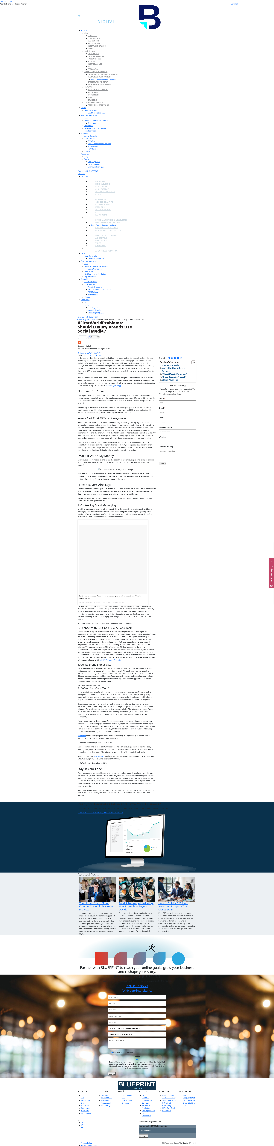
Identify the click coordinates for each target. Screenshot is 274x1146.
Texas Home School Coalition (99, 144)
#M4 (101, 756)
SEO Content (94, 41)
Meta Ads (92, 61)
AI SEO (90, 48)
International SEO (97, 46)
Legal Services (90, 131)
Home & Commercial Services (96, 120)
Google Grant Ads (96, 56)
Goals (83, 108)
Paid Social (93, 69)
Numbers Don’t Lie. (170, 365)
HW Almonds (93, 149)
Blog (86, 156)
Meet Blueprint (168, 1095)
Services (84, 30)
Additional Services (94, 102)
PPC (89, 66)
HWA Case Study (169, 1108)
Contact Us (166, 1110)
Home (79, 319)
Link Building (94, 38)
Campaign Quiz (94, 162)
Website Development (98, 90)
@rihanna (82, 735)
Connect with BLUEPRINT (88, 171)
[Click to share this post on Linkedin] (87, 355)
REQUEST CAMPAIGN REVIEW (111, 812)
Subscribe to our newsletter (123, 1052)
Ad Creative (93, 92)
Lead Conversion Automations (103, 79)
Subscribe (143, 1136)
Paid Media (89, 51)
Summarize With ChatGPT (90, 353)
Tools (86, 159)
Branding (92, 100)
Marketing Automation (99, 77)
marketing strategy (113, 385)
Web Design (93, 95)
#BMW (96, 756)
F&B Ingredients (148, 1110)
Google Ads (93, 54)
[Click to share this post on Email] (96, 355)
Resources (85, 154)
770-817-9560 (137, 986)
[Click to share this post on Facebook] (93, 355)
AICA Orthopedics (95, 141)
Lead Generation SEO (96, 113)
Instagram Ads (95, 64)
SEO (86, 33)
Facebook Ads (94, 59)
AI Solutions (86, 1113)
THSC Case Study (169, 1100)
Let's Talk (234, 4)
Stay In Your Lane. (170, 380)
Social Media (92, 319)
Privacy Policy (86, 1143)
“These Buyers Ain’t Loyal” (174, 377)
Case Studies (89, 138)
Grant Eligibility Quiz (96, 167)
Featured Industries (89, 115)
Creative (88, 87)
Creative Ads (106, 1103)
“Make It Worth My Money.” (174, 374)
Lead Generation (91, 110)
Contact (87, 151)
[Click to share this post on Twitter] (90, 355)
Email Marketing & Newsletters (103, 74)
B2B (86, 118)
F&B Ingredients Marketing (95, 128)
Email (83, 1103)
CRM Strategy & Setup (98, 82)
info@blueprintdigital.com (137, 990)
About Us (85, 133)
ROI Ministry (93, 146)
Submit (163, 464)
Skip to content (6, 1)
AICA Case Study (168, 1098)
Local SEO (92, 36)
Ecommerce (126, 1103)
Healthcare (88, 126)
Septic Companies (95, 123)
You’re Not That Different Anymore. (173, 369)
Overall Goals (127, 1100)
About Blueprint (90, 136)
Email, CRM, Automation (95, 72)
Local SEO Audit (94, 164)
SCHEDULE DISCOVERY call (89, 812)
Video (90, 97)
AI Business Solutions (98, 105)
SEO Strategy (94, 43)
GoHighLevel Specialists (99, 84)
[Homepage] (108, 17)
